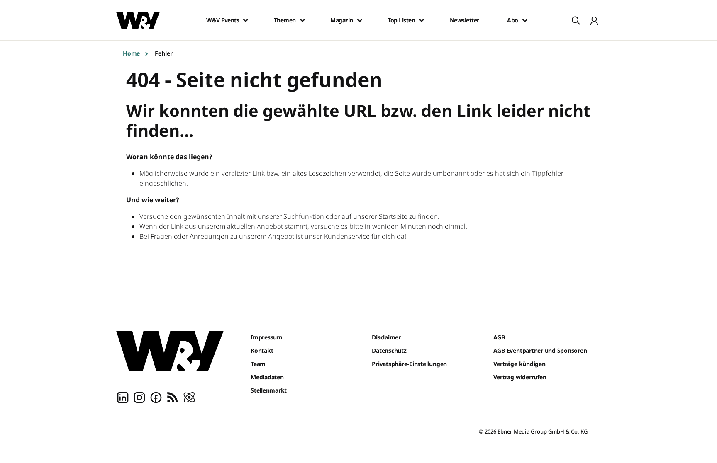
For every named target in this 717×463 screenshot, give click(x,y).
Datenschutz (389, 350)
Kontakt (262, 350)
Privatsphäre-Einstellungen (409, 364)
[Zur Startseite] (170, 351)
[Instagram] (139, 397)
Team (258, 364)
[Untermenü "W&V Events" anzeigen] (245, 20)
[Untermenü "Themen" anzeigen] (302, 20)
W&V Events (222, 20)
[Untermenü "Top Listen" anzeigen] (421, 20)
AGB (499, 337)
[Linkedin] (122, 397)
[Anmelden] (594, 20)
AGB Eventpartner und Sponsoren (540, 350)
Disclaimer (386, 337)
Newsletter (464, 20)
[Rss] (172, 397)
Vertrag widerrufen (519, 377)
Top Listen (401, 20)
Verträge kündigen (519, 364)
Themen (285, 20)
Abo (512, 20)
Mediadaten (267, 377)
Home (131, 53)
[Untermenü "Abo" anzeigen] (525, 20)
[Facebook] (156, 397)
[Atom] (189, 397)
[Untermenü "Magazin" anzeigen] (359, 20)
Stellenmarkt (269, 390)
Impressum (267, 337)
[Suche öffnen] (576, 20)
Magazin (341, 20)
